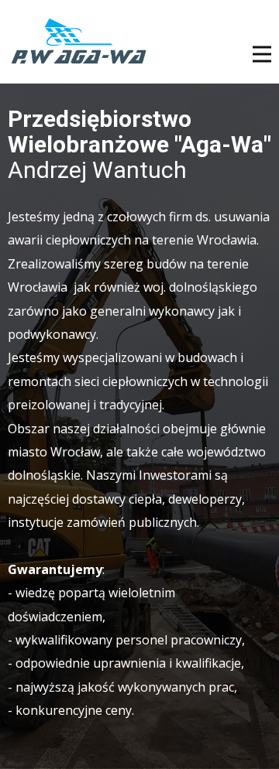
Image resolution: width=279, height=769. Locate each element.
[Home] (78, 42)
